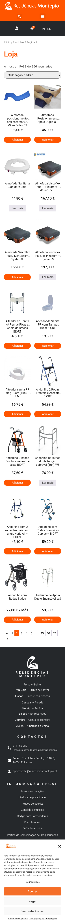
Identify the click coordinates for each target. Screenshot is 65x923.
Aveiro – (32, 726)
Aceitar (32, 891)
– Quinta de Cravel (32, 690)
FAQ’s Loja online (32, 828)
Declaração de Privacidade (43, 918)
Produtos (18, 42)
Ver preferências (32, 911)
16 (48, 633)
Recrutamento (32, 822)
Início (7, 42)
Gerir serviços (33, 882)
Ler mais (17, 208)
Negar (32, 901)
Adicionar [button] (17, 139)
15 (42, 633)
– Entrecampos (32, 713)
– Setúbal (32, 708)
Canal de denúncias (32, 809)
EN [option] (49, 29)
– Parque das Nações (32, 696)
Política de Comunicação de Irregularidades (32, 835)
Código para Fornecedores (32, 816)
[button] (59, 846)
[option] (49, 29)
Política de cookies (33, 803)
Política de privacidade (33, 797)
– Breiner (32, 684)
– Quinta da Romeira (32, 719)
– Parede (32, 702)
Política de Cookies (18, 918)
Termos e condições (33, 791)
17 (54, 633)
